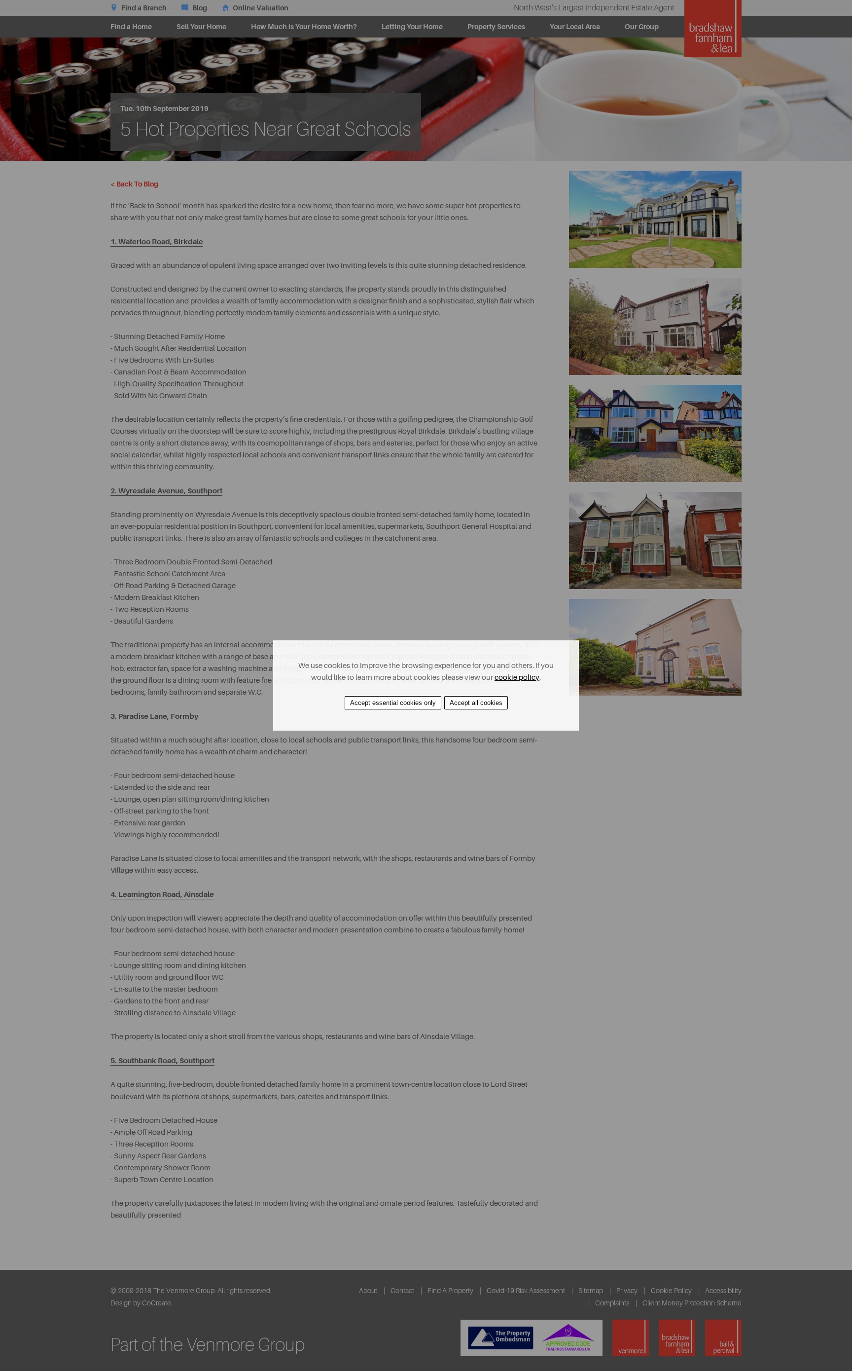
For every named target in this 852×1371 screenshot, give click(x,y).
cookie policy (517, 677)
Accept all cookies (476, 702)
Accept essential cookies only (393, 702)
